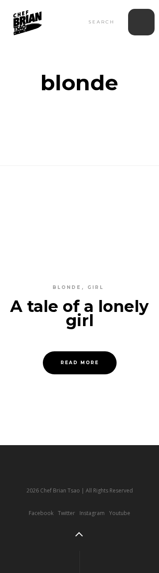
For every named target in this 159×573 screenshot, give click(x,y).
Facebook (41, 513)
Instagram (92, 513)
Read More (80, 362)
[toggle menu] (141, 22)
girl (95, 287)
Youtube (119, 513)
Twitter (66, 513)
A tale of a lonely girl (79, 313)
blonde (67, 287)
